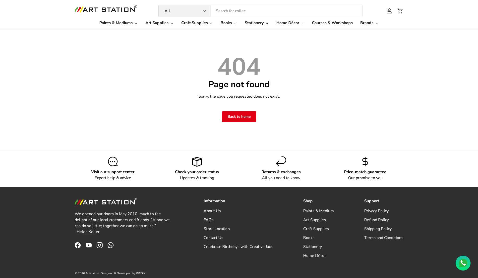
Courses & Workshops (332, 23)
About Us (212, 211)
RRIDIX (141, 273)
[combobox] (260, 11)
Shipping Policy (378, 229)
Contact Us (213, 237)
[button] (400, 10)
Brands (366, 23)
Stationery (254, 23)
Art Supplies (157, 23)
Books (226, 23)
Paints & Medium (318, 211)
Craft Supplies (194, 23)
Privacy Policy (376, 211)
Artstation (92, 273)
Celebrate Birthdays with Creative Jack (238, 246)
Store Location (217, 229)
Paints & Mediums (116, 23)
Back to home (239, 116)
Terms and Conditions (383, 237)
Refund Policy (376, 220)
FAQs (209, 220)
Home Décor (287, 23)
